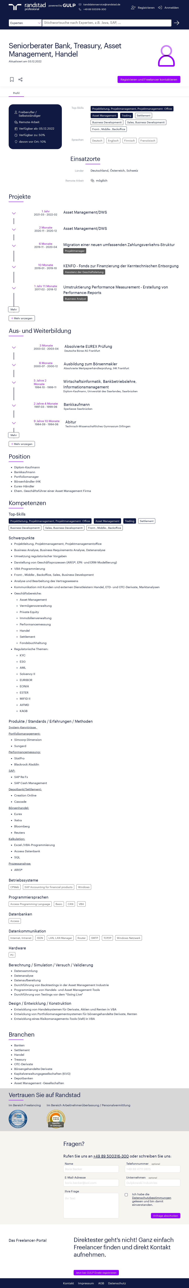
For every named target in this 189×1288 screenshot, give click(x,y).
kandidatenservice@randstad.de (101, 4)
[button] (25, 23)
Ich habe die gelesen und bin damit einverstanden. (151, 1199)
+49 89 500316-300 (94, 9)
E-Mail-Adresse (75, 1177)
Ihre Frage (72, 1191)
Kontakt (68, 1283)
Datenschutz (117, 1283)
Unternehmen (136, 1177)
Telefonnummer (137, 1163)
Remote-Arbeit (75, 180)
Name (69, 1163)
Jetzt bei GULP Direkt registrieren (96, 1272)
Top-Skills (78, 107)
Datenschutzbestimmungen (151, 1197)
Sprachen (78, 139)
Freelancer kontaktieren (149, 79)
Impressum (86, 1283)
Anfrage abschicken (165, 1215)
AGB (101, 1283)
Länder (79, 170)
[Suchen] (176, 23)
